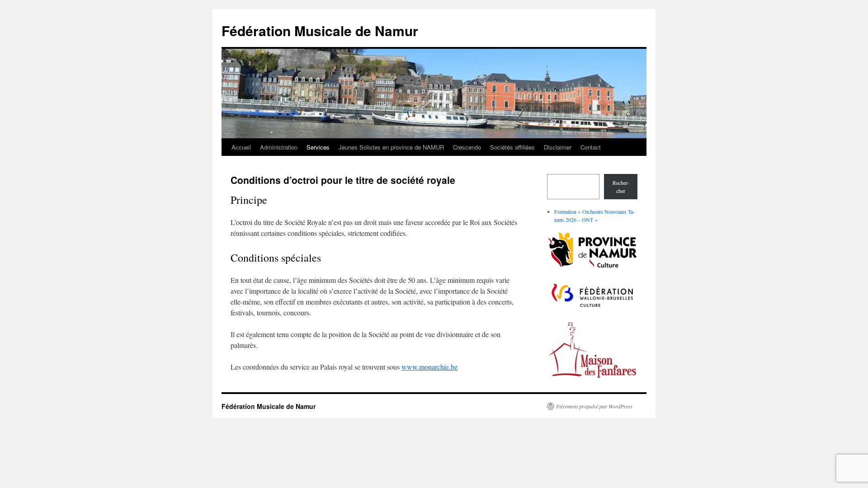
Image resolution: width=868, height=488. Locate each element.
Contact (590, 147)
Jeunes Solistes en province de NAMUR (391, 147)
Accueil (241, 147)
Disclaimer (557, 147)
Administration (278, 147)
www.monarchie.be (429, 366)
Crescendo (467, 147)
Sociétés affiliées (512, 147)
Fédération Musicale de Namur (320, 30)
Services (318, 147)
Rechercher (621, 186)
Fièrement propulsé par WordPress (594, 406)
